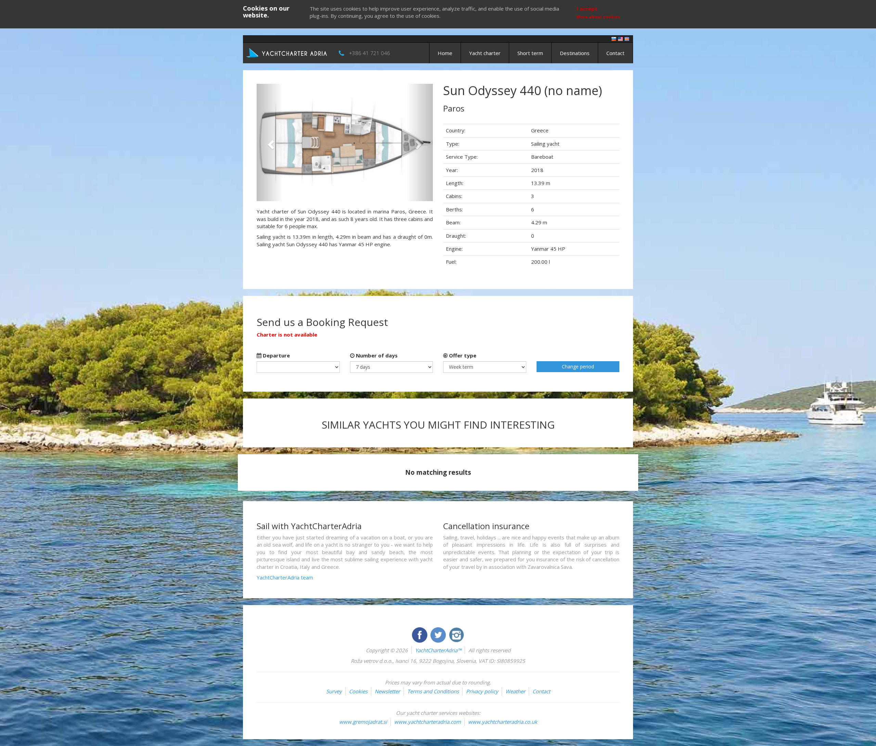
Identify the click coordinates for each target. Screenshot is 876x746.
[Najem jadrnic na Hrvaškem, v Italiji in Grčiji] (614, 38)
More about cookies (598, 17)
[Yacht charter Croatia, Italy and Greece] (620, 38)
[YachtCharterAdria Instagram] (456, 634)
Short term (530, 53)
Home (445, 53)
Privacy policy (482, 691)
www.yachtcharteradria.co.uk (502, 721)
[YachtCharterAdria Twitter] (438, 634)
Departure (275, 355)
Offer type (462, 355)
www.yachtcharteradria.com (427, 721)
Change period (578, 366)
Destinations (575, 53)
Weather (515, 691)
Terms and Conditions (433, 691)
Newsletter (387, 691)
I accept (587, 8)
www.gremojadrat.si (363, 721)
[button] (270, 142)
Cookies (358, 691)
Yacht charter (485, 53)
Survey (334, 691)
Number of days (376, 355)
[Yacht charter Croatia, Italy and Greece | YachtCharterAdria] (287, 52)
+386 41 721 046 (369, 53)
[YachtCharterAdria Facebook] (420, 634)
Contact (615, 53)
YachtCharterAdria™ (438, 650)
